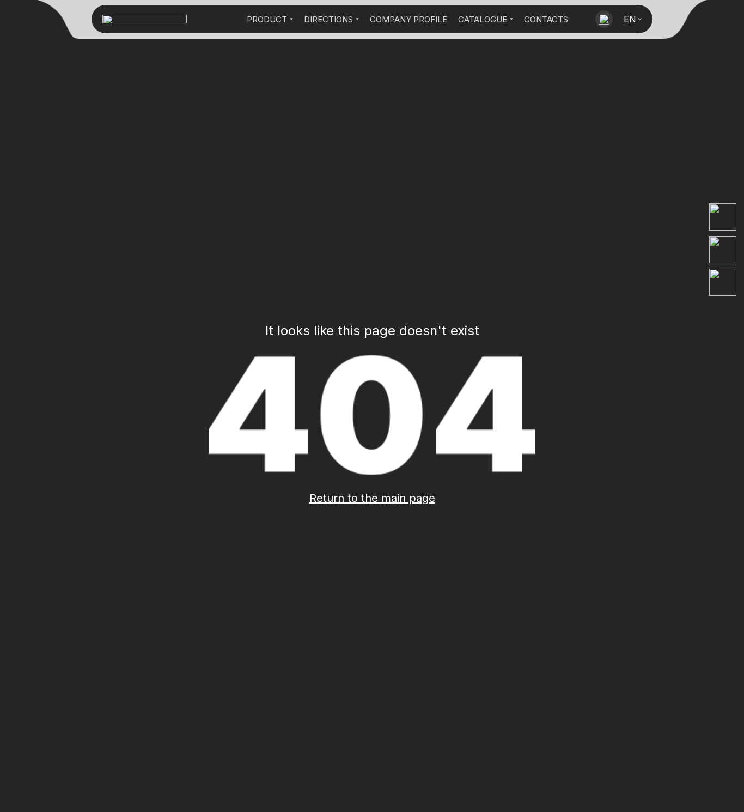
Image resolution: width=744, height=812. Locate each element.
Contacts (546, 19)
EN (630, 19)
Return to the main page (372, 498)
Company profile (408, 19)
